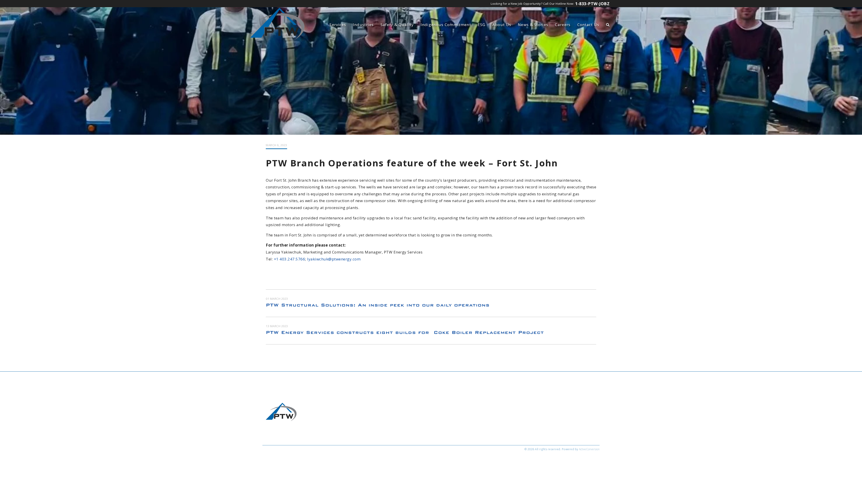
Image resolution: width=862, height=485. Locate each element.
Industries (363, 24)
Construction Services (348, 429)
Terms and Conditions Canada (477, 423)
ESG (482, 24)
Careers (562, 24)
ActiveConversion (589, 449)
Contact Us (588, 24)
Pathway (381, 460)
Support (398, 460)
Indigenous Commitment (446, 24)
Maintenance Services (347, 435)
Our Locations (408, 429)
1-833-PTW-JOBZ (592, 3)
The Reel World (358, 460)
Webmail (317, 460)
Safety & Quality (397, 24)
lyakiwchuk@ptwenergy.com (334, 259)
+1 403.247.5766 (289, 259)
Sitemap (300, 460)
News (533, 24)
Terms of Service (276, 460)
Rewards (336, 460)
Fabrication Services (346, 423)
